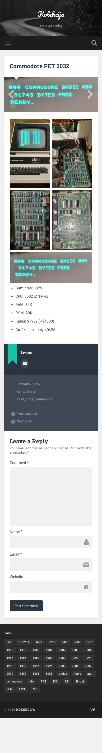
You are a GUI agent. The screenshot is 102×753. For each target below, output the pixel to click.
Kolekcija (51, 14)
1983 (75, 650)
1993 (23, 666)
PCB (43, 681)
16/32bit (23, 642)
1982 (62, 650)
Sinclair (80, 681)
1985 (10, 658)
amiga (63, 673)
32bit (52, 642)
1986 (23, 658)
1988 (49, 658)
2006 (75, 666)
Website (16, 577)
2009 (10, 673)
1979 (20, 399)
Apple (77, 673)
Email (16, 554)
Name (16, 532)
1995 (36, 666)
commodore (44, 399)
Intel (31, 681)
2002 (62, 666)
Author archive (25, 363)
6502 (29, 399)
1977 (89, 642)
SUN (9, 689)
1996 (49, 666)
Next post (24, 421)
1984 (88, 650)
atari (90, 673)
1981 (49, 650)
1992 (10, 666)
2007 (88, 666)
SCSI (55, 681)
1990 (75, 658)
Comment (19, 463)
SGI (67, 681)
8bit (9, 642)
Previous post (27, 414)
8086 (36, 673)
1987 (36, 658)
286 (77, 642)
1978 (10, 650)
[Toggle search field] (94, 43)
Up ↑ (94, 709)
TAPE (22, 689)
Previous (11, 94)
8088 (49, 673)
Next (90, 94)
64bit (65, 642)
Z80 (34, 689)
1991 (88, 658)
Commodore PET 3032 (39, 66)
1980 (36, 650)
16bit (39, 642)
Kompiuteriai (26, 392)
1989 (62, 658)
